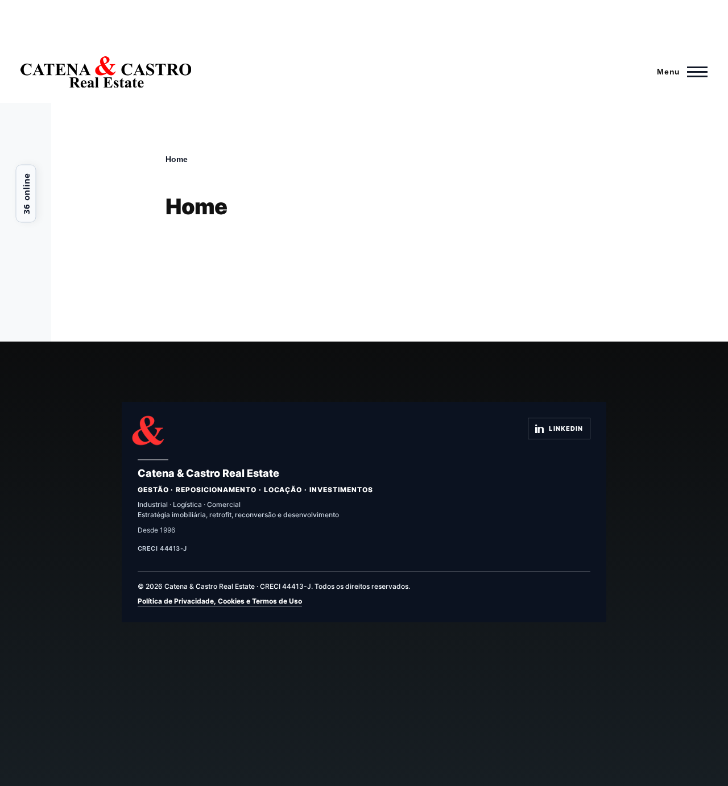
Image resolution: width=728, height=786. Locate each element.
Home (177, 159)
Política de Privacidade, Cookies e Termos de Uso (220, 601)
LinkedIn (566, 428)
